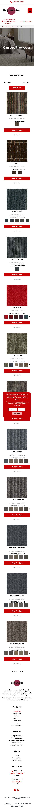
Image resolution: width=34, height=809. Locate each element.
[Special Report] (16, 557)
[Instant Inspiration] (26, 653)
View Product (17, 130)
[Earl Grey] (22, 220)
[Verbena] (21, 317)
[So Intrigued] (17, 632)
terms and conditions (14, 403)
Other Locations (26, 21)
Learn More (17, 775)
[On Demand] (26, 557)
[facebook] (15, 790)
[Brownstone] (17, 220)
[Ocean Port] (11, 220)
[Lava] (16, 461)
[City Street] (27, 220)
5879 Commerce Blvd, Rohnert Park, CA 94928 (10, 21)
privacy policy (20, 402)
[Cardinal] (17, 295)
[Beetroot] (16, 317)
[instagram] (18, 790)
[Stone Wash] (26, 317)
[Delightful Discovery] (17, 343)
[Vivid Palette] (26, 365)
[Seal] (26, 461)
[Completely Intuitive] (16, 653)
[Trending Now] (11, 557)
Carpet (14, 27)
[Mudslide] (17, 103)
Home (3, 27)
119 (16, 671)
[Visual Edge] (17, 391)
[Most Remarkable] (11, 365)
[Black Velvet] (19, 172)
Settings (17, 413)
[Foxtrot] (17, 247)
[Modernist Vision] (16, 365)
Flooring (8, 27)
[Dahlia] (11, 317)
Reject (22, 410)
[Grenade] (11, 461)
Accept (12, 410)
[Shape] (17, 439)
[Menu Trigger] (30, 10)
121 (22, 671)
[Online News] (17, 535)
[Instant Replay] (21, 557)
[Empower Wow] (21, 653)
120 (19, 671)
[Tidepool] (17, 199)
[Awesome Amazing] (21, 365)
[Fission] (21, 461)
